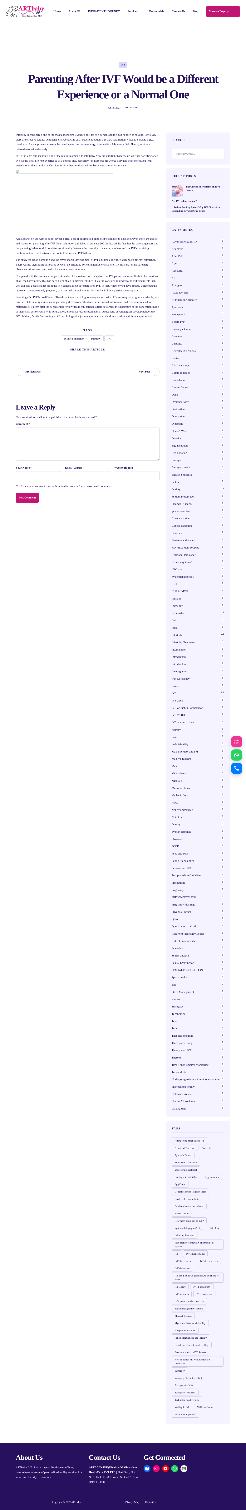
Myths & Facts (180, 795)
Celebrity (177, 343)
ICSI (174, 584)
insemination (179, 649)
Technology (178, 1013)
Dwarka (176, 438)
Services (133, 11)
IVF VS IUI (178, 715)
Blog (195, 11)
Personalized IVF (181, 868)
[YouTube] (165, 1468)
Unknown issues (181, 1093)
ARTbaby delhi (180, 292)
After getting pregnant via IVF (189, 1140)
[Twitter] (73, 356)
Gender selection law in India (189, 1206)
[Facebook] (80, 356)
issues (175, 686)
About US (74, 11)
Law (174, 737)
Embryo (176, 460)
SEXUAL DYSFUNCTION (187, 970)
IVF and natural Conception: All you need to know (197, 1277)
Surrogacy (177, 1006)
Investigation (179, 671)
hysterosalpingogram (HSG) (188, 1228)
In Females (178, 613)
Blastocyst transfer (182, 329)
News (175, 802)
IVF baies (177, 700)
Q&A (175, 919)
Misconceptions (181, 788)
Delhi (175, 394)
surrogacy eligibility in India (189, 1378)
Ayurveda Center (183, 1155)
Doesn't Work (179, 431)
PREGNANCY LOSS (184, 897)
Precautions (178, 882)
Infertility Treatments (183, 642)
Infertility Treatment (185, 1235)
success (176, 999)
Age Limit (177, 270)
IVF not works (182, 1294)
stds (174, 984)
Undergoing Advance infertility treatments (196, 1079)
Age (174, 263)
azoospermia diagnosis (186, 1162)
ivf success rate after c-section (189, 1301)
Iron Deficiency (181, 678)
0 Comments (131, 107)
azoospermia (179, 314)
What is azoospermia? (185, 1414)
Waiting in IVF (182, 1407)
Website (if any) (123, 467)
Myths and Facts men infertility (190, 1323)
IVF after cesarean (183, 1261)
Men (174, 766)
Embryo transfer (181, 467)
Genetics (177, 533)
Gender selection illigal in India (190, 1191)
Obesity (176, 824)
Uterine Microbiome (183, 1101)
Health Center (181, 1213)
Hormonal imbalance (184, 554)
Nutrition (177, 817)
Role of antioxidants (183, 941)
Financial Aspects (182, 503)
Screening (177, 948)
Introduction (179, 656)
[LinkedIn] (102, 356)
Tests (174, 1021)
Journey (176, 729)
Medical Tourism (181, 758)
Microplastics (179, 773)
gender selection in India (187, 1198)
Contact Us (178, 11)
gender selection (181, 511)
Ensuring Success (182, 474)
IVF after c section (209, 1261)
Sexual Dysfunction (183, 962)
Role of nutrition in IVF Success (190, 1352)
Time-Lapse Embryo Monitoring (190, 1064)
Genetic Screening (182, 525)
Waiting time (179, 1108)
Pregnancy (178, 890)
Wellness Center (205, 1407)
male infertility (180, 744)
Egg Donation (180, 445)
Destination (178, 409)
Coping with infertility (186, 1177)
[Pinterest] (87, 356)
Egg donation (179, 452)
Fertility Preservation (183, 496)
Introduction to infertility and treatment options (194, 1244)
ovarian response (181, 831)
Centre (175, 358)
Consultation (179, 380)
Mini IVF (177, 780)
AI (173, 278)
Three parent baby (182, 1042)
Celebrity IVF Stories (184, 350)
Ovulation (177, 839)
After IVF (177, 248)
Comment (23, 423)
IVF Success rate (204, 1294)
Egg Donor (180, 1184)
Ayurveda (177, 307)
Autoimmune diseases (184, 299)
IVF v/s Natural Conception (187, 707)
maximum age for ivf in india (189, 1308)
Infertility (96, 338)
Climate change (180, 365)
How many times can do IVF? (189, 1220)
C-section (177, 336)
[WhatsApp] (174, 1468)
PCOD (175, 846)
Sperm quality (180, 977)
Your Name (24, 467)
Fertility (176, 489)
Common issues (181, 372)
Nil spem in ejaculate (185, 1330)
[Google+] (94, 356)
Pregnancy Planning (183, 904)
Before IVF (178, 321)
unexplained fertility (183, 1086)
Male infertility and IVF (185, 751)
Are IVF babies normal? (184, 201)
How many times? (182, 562)
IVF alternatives (182, 1268)
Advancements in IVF (184, 241)
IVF (123, 64)
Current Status (180, 387)
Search (219, 154)
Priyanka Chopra (181, 911)
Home (57, 11)
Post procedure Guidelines (187, 875)
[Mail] (183, 1468)
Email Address (75, 467)
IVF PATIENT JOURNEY (104, 11)
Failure (176, 482)
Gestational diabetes (183, 540)
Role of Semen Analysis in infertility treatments (192, 1361)
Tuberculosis (179, 1072)
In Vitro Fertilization (74, 338)
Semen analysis (180, 955)
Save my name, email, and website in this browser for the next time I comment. (66, 486)
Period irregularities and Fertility (191, 1337)
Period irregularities (183, 860)
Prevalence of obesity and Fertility (192, 1345)
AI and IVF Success (184, 1147)
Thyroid (176, 1057)
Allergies (177, 285)
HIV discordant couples (185, 547)
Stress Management (183, 992)
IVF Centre (180, 1286)
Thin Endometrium (182, 1035)
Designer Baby (180, 401)
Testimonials (156, 11)
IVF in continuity (201, 1286)
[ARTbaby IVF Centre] (25, 11)
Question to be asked (184, 926)
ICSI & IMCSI (180, 591)
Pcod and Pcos (180, 853)
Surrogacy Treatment (185, 1392)
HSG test (177, 569)
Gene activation (181, 518)
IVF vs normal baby (183, 722)
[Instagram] (156, 1468)
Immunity (177, 605)
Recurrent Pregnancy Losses (188, 933)
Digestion (177, 423)
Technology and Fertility (187, 1399)
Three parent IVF (181, 1050)
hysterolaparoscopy (183, 576)
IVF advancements (195, 1253)
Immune (176, 598)
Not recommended (182, 809)
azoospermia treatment (186, 1169)
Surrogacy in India (184, 1385)
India (175, 620)
